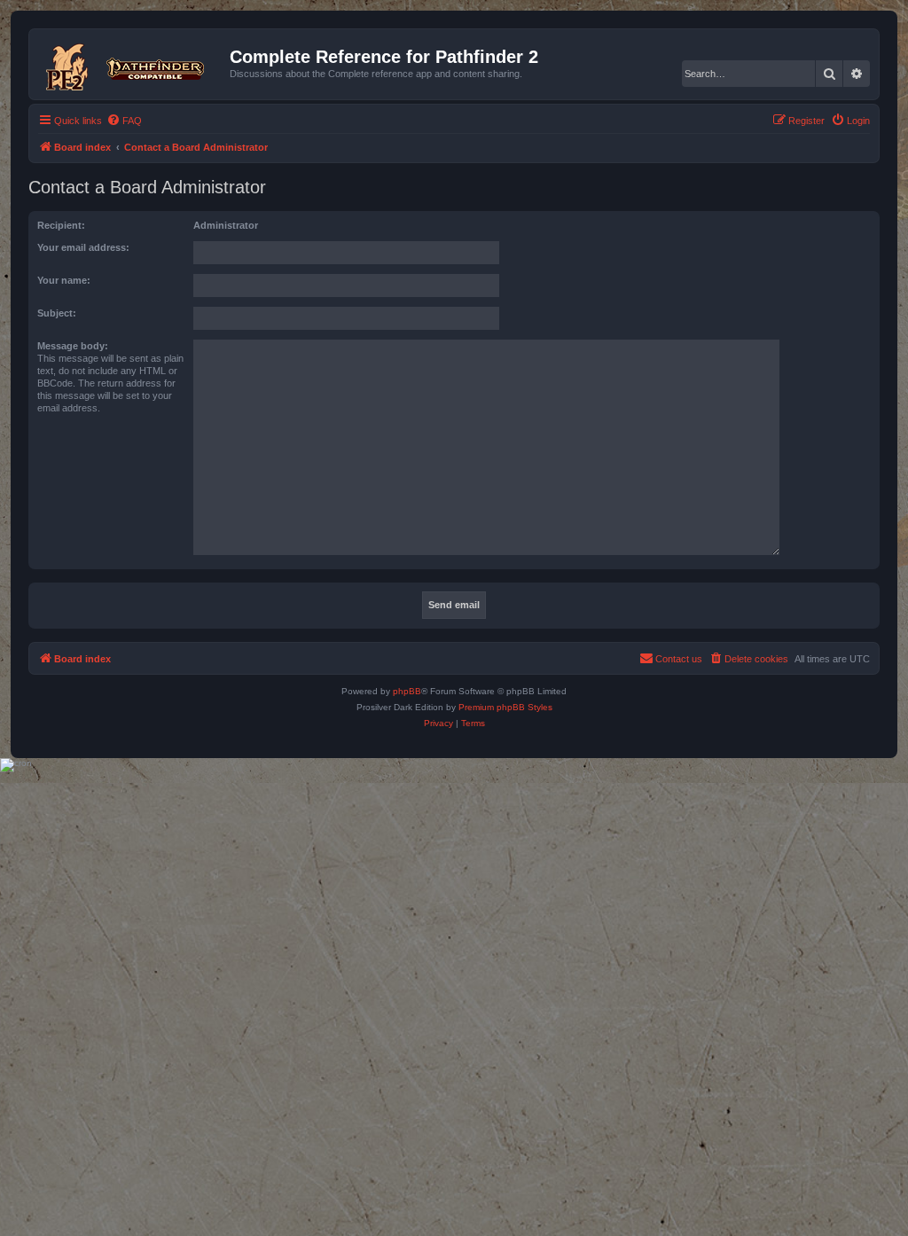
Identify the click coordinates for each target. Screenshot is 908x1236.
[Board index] (132, 64)
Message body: (72, 345)
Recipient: (61, 225)
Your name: (63, 280)
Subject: (56, 313)
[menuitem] (124, 120)
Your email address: (83, 247)
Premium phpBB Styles (505, 707)
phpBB (407, 691)
